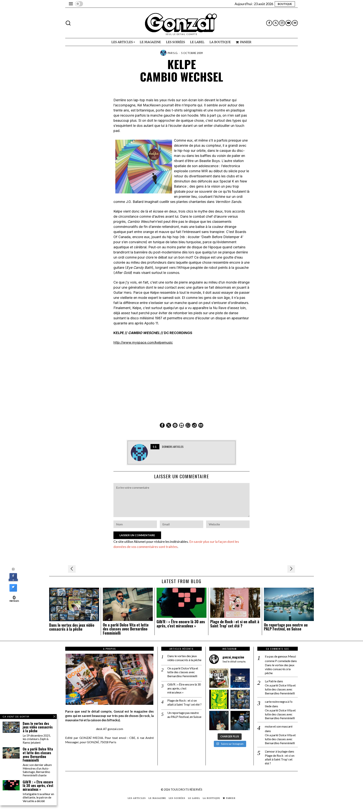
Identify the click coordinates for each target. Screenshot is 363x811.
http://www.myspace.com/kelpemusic (143, 342)
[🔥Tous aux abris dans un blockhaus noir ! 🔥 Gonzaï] (219, 699)
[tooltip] (269, 23)
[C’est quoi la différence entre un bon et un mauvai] (240, 678)
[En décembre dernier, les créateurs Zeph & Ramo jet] (240, 699)
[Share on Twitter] (13, 590)
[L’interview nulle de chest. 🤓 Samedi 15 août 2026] (219, 678)
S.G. (175, 53)
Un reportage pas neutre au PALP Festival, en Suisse (286, 627)
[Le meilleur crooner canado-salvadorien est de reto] (219, 720)
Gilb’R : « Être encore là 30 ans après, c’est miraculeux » (181, 624)
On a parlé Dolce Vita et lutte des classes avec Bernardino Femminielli (126, 629)
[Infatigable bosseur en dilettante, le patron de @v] (240, 720)
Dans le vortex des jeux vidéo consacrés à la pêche (71, 627)
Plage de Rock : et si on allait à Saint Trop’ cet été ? (234, 624)
